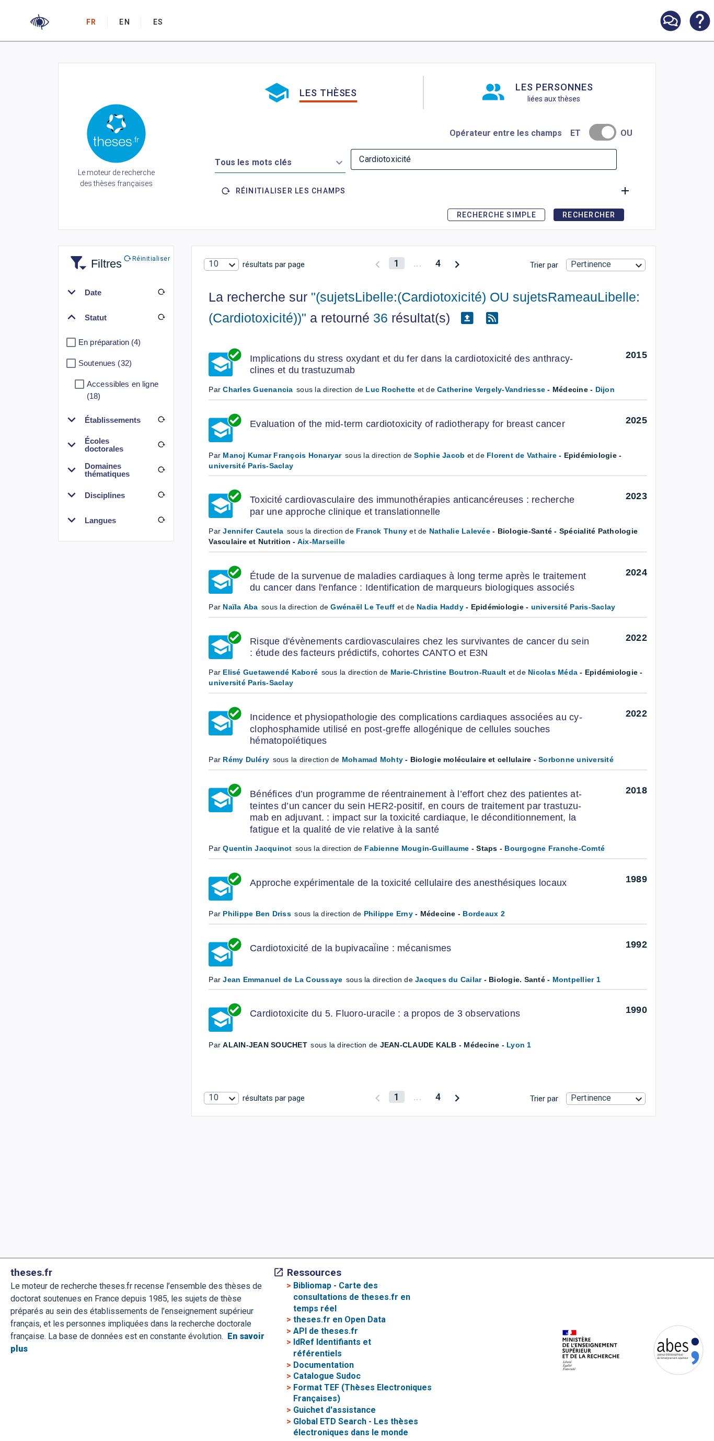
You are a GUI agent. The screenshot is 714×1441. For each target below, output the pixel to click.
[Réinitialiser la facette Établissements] (161, 419)
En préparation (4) (109, 342)
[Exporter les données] (466, 318)
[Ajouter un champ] (625, 190)
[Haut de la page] (680, 1404)
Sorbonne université (576, 759)
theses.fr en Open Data (339, 1319)
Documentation (323, 1365)
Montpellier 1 (576, 979)
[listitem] (670, 21)
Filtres (93, 257)
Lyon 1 (519, 1045)
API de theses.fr (325, 1331)
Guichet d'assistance (334, 1410)
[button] (40, 22)
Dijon (605, 389)
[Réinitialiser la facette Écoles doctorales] (161, 444)
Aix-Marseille (321, 541)
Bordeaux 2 (484, 913)
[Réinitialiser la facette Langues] (161, 520)
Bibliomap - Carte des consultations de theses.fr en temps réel (351, 1297)
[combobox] (280, 160)
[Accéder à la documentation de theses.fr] (699, 22)
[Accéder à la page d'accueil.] (116, 135)
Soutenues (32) (105, 363)
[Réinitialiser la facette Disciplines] (161, 495)
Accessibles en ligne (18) (122, 389)
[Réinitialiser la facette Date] (161, 292)
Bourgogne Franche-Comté (554, 848)
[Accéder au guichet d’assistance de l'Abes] (670, 22)
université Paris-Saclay (251, 466)
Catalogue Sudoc (327, 1376)
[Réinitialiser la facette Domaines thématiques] (161, 470)
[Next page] (457, 263)
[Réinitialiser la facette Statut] (161, 317)
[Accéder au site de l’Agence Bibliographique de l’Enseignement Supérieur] (668, 1352)
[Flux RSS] (491, 318)
